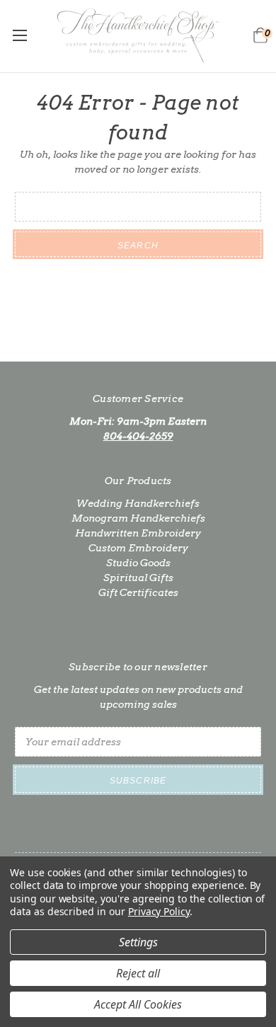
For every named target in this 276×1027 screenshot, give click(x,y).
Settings (138, 942)
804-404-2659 (138, 436)
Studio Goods (138, 562)
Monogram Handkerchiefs (138, 518)
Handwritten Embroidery (138, 533)
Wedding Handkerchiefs (138, 503)
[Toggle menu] (19, 35)
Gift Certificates (138, 592)
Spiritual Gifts (138, 577)
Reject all (138, 973)
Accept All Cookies (138, 1004)
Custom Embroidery (138, 547)
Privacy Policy (159, 911)
